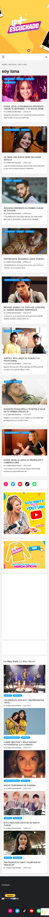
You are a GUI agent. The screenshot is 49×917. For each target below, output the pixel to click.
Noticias (29, 79)
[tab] (36, 660)
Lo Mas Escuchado (14, 112)
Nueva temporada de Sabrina (20, 785)
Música (20, 79)
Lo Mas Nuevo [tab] (27, 661)
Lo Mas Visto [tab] (11, 661)
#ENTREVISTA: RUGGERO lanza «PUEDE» (24, 259)
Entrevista (9, 79)
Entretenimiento (12, 130)
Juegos (8, 331)
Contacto (6, 885)
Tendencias (9, 82)
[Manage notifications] (44, 912)
